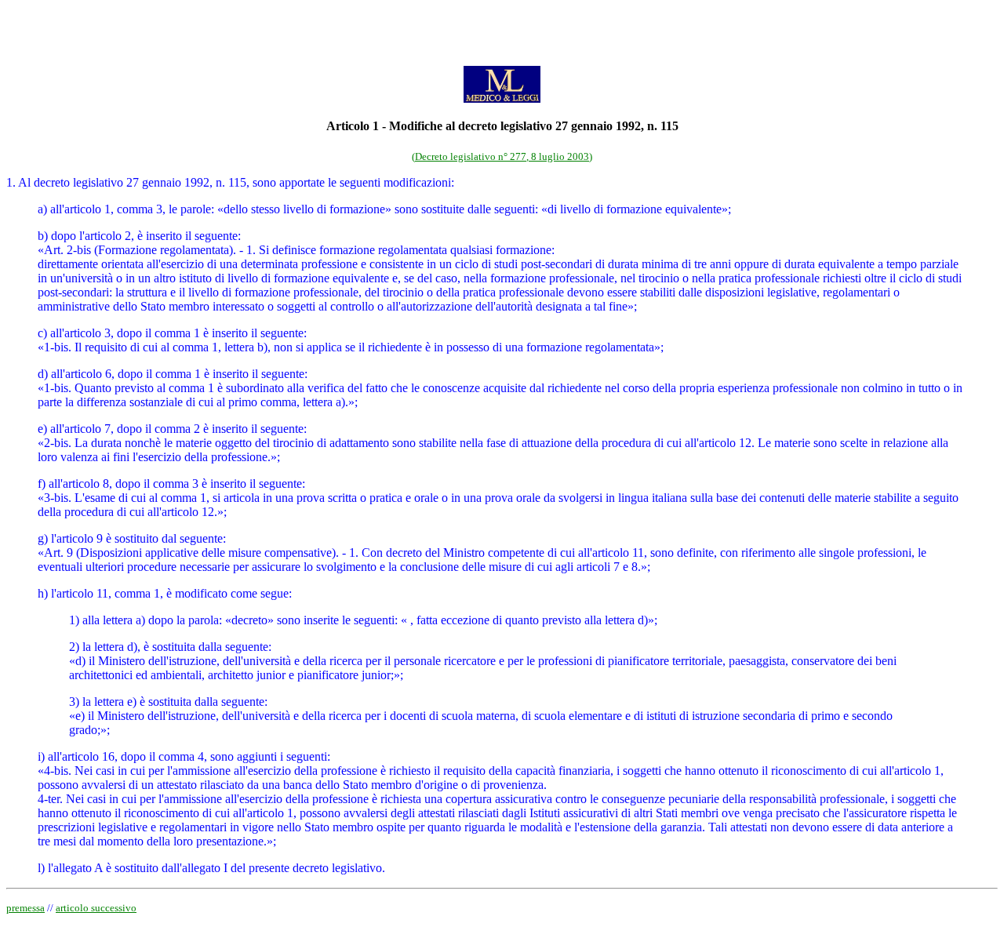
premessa (25, 908)
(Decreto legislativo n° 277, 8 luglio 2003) (502, 156)
